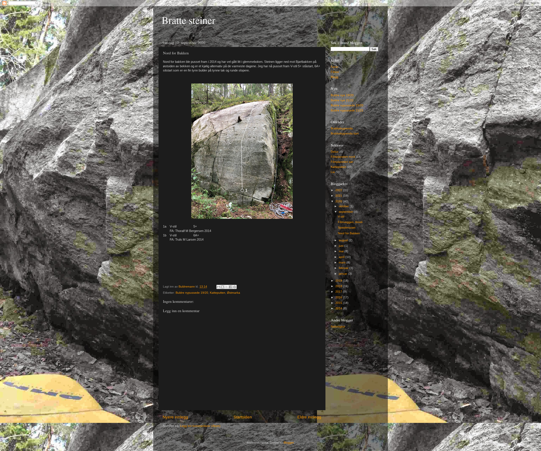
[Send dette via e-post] (218, 287)
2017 (339, 291)
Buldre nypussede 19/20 (192, 292)
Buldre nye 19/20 (342, 95)
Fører (334, 67)
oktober (344, 206)
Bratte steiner (188, 20)
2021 (339, 195)
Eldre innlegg (309, 417)
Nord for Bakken (349, 233)
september (346, 211)
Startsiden (243, 417)
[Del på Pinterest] (234, 287)
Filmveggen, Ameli (350, 222)
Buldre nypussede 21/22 (347, 110)
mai (341, 251)
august (344, 240)
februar (344, 268)
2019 (339, 280)
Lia (333, 172)
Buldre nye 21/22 (342, 100)
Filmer (335, 72)
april (342, 257)
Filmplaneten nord (343, 156)
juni (341, 245)
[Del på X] (226, 287)
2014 (339, 308)
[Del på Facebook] (230, 287)
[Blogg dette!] (222, 287)
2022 (339, 190)
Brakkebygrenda (342, 128)
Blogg (334, 77)
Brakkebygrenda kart (345, 133)
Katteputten (217, 292)
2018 (339, 286)
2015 (339, 302)
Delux (334, 151)
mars (342, 262)
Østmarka (233, 292)
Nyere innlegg (175, 417)
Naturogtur (338, 326)
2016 (339, 297)
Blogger (289, 442)
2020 (339, 201)
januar (343, 273)
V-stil (341, 216)
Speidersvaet (346, 227)
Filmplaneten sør (342, 161)
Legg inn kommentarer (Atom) (200, 426)
